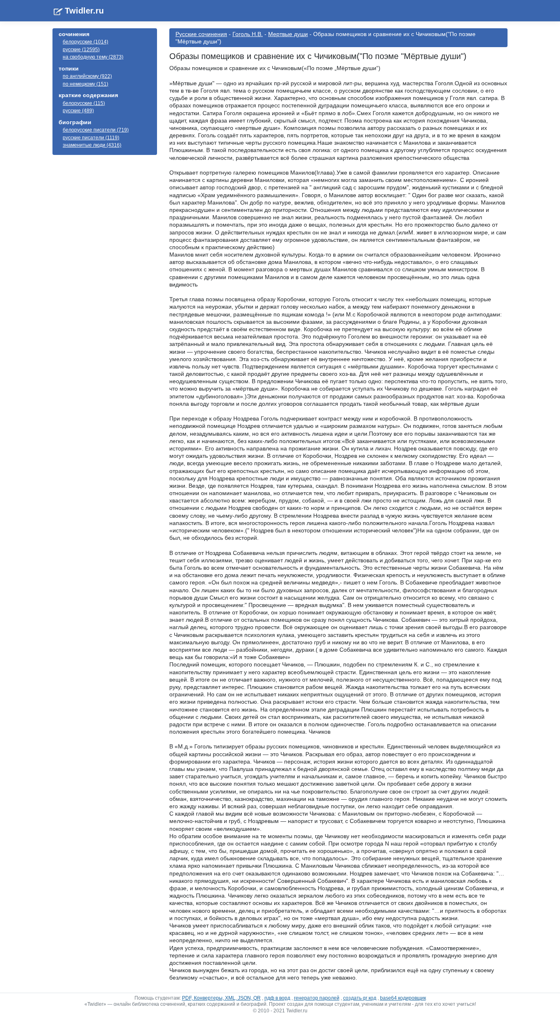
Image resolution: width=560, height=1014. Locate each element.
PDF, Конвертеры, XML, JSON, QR (221, 998)
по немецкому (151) (85, 84)
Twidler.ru (84, 10)
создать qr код (359, 998)
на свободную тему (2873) (93, 57)
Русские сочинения (201, 34)
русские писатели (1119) (91, 138)
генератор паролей (316, 998)
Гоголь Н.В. (247, 34)
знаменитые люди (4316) (92, 145)
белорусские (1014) (85, 42)
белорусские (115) (84, 103)
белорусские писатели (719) (96, 130)
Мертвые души (288, 34)
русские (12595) (81, 49)
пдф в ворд (277, 998)
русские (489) (78, 111)
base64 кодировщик (403, 998)
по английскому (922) (87, 76)
